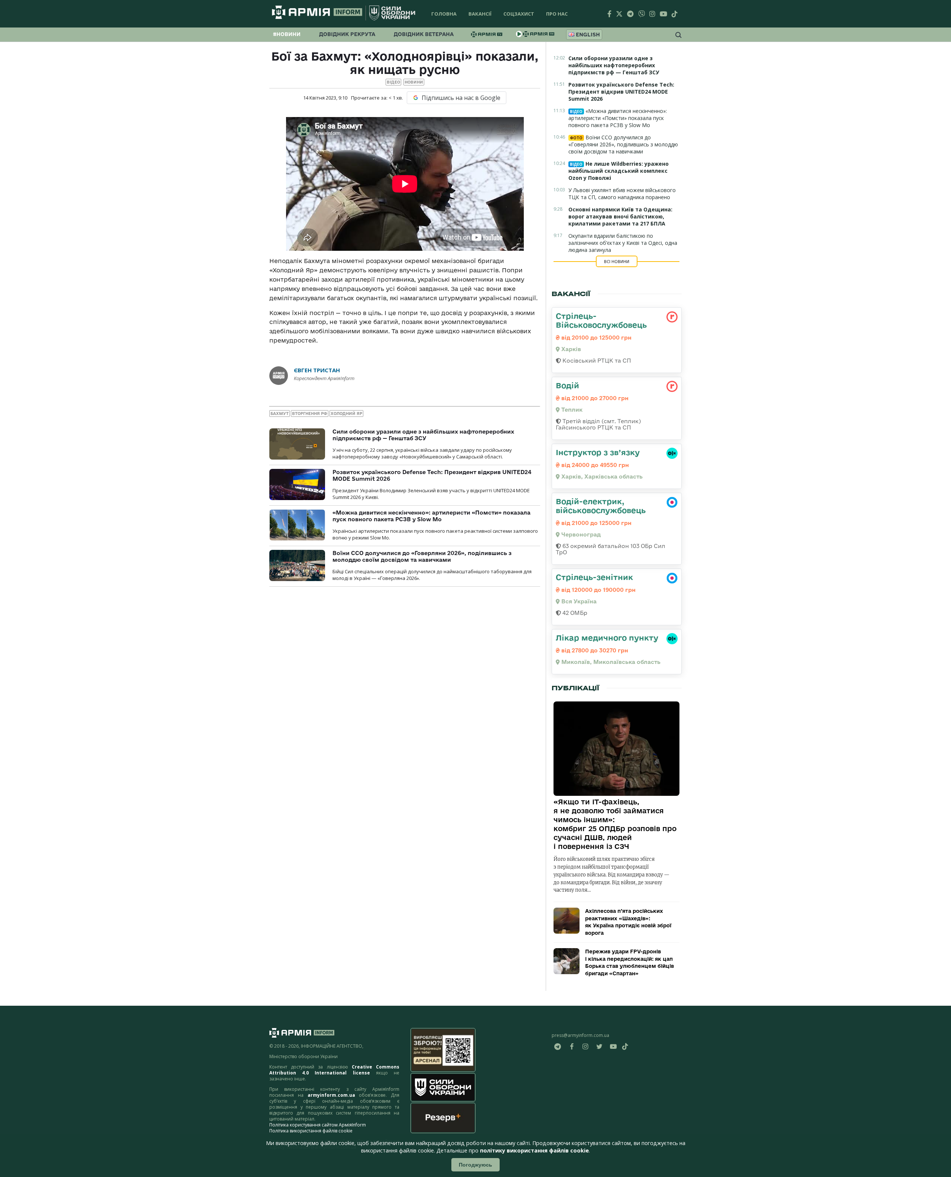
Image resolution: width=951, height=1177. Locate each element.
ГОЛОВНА (444, 13)
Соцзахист (518, 13)
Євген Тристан (317, 370)
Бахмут (279, 413)
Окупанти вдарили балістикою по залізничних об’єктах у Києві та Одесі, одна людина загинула (622, 242)
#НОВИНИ (287, 34)
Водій (567, 385)
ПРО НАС (557, 13)
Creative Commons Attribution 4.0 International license (334, 1070)
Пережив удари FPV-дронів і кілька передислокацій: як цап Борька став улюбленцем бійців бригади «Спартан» (629, 962)
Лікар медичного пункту (607, 637)
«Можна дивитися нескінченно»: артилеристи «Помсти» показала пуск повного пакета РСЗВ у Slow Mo (431, 515)
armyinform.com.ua (331, 1095)
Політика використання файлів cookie (311, 1131)
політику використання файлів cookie (534, 1150)
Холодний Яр (346, 413)
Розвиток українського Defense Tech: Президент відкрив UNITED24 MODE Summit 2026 (621, 91)
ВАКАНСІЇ (479, 13)
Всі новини (616, 261)
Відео (393, 82)
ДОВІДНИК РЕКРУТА (347, 34)
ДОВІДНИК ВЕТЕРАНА (424, 34)
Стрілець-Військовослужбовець (601, 320)
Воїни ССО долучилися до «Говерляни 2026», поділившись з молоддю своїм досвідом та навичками (422, 556)
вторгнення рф (309, 413)
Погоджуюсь (475, 1165)
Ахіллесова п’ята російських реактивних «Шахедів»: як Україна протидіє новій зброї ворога (628, 922)
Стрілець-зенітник (594, 577)
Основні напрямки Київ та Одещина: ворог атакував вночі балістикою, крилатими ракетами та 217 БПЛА (620, 216)
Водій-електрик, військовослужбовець (601, 506)
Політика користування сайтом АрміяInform (317, 1125)
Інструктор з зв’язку (598, 452)
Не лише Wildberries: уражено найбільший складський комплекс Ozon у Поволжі (618, 170)
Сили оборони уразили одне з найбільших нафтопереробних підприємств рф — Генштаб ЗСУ (423, 434)
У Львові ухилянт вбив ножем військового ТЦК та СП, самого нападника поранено (622, 194)
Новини (414, 82)
